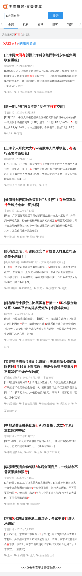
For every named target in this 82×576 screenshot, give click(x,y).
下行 (19, 133)
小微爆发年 (29, 339)
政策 (22, 236)
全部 (11, 24)
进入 (32, 555)
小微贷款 (12, 339)
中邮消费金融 (15, 452)
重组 (10, 92)
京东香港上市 (47, 555)
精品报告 (12, 403)
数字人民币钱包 (16, 185)
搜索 (56, 15)
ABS (30, 452)
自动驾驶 (34, 503)
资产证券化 (53, 452)
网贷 (64, 288)
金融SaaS (60, 339)
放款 (40, 452)
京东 (10, 555)
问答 (70, 24)
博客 (55, 24)
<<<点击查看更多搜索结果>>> (41, 567)
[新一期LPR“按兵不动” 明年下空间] (34, 106)
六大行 (33, 185)
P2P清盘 (27, 288)
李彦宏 (11, 503)
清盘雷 (53, 288)
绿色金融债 (49, 403)
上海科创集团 (25, 92)
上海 (44, 185)
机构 (26, 24)
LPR (10, 133)
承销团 (21, 555)
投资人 (40, 288)
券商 (42, 236)
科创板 (11, 236)
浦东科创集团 (44, 92)
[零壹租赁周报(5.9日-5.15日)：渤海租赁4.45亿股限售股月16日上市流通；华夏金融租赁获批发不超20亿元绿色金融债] (40, 366)
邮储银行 (44, 339)
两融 (32, 236)
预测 (22, 503)
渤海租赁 (64, 403)
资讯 (40, 24)
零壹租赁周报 (30, 403)
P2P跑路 (12, 288)
